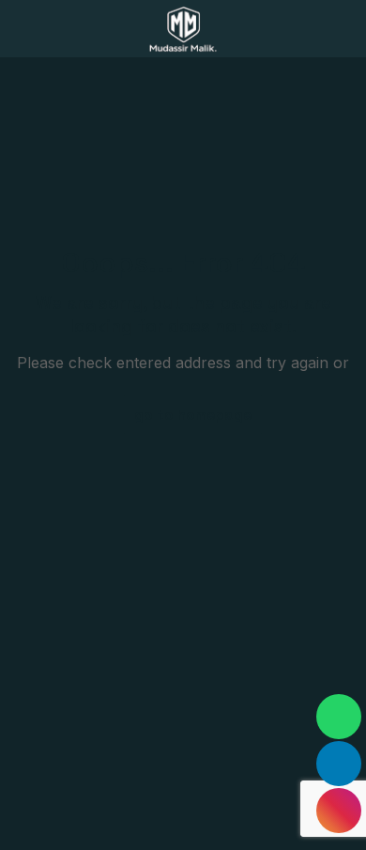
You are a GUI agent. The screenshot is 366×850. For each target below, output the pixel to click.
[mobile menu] (341, 28)
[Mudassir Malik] (183, 28)
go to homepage (193, 415)
